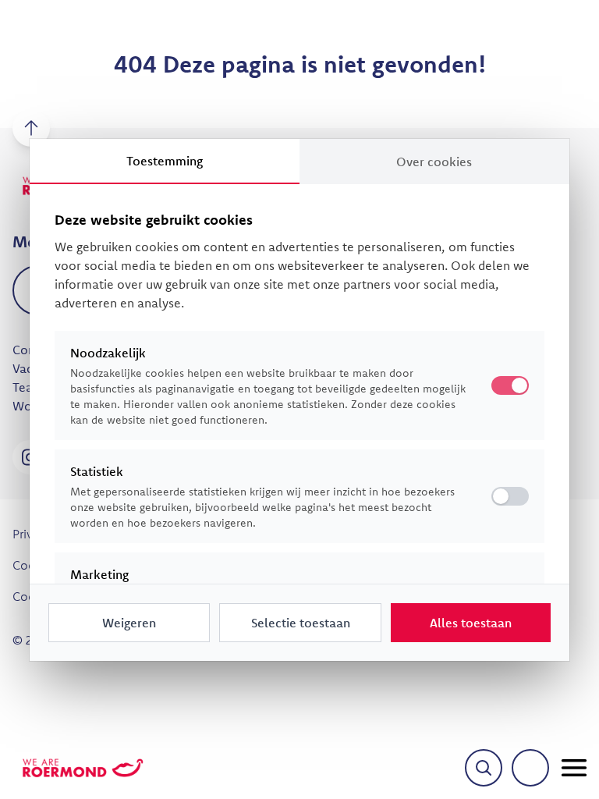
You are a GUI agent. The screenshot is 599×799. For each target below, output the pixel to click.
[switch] (510, 496)
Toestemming (164, 161)
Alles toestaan (471, 622)
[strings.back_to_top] (31, 128)
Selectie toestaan (300, 622)
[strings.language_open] (530, 768)
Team (28, 387)
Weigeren (129, 622)
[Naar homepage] (82, 768)
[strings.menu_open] (574, 768)
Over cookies (434, 161)
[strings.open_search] (483, 768)
